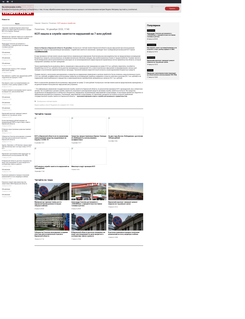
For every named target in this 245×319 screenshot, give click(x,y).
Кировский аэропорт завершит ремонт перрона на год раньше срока (14, 114)
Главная (37, 23)
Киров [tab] (17, 23)
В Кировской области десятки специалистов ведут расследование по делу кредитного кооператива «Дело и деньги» (16, 162)
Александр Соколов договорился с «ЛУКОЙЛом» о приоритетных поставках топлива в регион (15, 45)
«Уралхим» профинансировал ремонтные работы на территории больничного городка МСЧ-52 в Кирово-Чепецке (16, 29)
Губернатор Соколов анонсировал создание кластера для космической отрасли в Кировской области (16, 138)
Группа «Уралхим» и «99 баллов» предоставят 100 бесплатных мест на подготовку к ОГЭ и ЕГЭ (17, 146)
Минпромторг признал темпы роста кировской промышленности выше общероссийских (17, 37)
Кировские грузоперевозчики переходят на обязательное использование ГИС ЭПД (16, 154)
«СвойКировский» (41, 51)
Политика (52, 23)
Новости (5, 19)
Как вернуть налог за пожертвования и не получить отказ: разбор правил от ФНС (15, 83)
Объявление (6, 52)
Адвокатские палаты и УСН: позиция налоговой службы (14, 69)
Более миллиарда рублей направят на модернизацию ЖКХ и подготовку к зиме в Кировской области (16, 122)
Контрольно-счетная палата (47, 101)
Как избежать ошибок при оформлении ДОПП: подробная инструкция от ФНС (17, 76)
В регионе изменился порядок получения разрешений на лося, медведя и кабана (15, 175)
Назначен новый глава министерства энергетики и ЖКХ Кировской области (14, 183)
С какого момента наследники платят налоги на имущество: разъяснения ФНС (16, 91)
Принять (172, 8)
